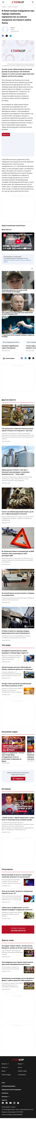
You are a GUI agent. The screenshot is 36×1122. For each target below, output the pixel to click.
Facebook (11, 260)
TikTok (5, 262)
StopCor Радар (6, 1075)
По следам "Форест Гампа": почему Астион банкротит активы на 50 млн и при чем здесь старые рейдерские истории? (18, 948)
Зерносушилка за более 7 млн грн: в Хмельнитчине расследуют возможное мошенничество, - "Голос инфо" (16, 472)
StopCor (12, 28)
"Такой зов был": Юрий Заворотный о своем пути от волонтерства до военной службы (18, 819)
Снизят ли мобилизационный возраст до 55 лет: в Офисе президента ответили (18, 513)
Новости (4, 1067)
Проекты (4, 1064)
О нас (3, 1083)
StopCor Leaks (8, 940)
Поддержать (19, 779)
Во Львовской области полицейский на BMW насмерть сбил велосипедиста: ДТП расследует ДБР (18, 553)
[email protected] (17, 1114)
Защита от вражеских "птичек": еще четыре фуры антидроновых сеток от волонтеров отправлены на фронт (13, 757)
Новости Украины (13, 7)
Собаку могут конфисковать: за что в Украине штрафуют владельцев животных (17, 909)
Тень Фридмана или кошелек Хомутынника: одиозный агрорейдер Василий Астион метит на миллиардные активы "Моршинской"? (17, 965)
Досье (3, 1071)
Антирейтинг (22, 1075)
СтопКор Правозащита (8, 1086)
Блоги (20, 1067)
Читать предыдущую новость (11, 342)
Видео (20, 1064)
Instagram (27, 260)
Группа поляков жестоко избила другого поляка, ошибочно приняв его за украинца (17, 668)
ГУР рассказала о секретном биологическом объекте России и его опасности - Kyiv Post (17, 430)
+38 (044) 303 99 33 (18, 930)
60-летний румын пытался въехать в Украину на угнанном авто (18, 594)
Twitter (22, 260)
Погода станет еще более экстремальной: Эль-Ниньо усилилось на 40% (16, 685)
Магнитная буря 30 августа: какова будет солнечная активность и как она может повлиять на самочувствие (17, 877)
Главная (4, 7)
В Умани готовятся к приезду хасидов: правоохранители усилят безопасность (16, 632)
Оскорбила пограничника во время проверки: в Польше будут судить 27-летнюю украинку (15, 653)
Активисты (5, 1093)
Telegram (6, 260)
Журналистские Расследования (11, 1090)
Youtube (17, 260)
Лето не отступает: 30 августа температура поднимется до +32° (17, 892)
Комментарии (10, 358)
